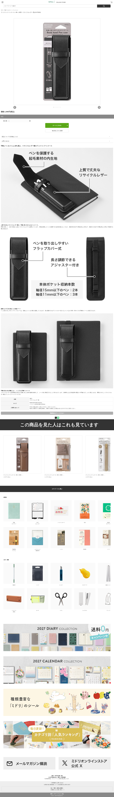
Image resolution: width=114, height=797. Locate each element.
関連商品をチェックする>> (57, 413)
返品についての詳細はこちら (10, 136)
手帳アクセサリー (7, 10)
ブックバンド (15, 10)
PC (63, 794)
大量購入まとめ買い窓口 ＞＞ (57, 789)
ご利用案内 (53, 782)
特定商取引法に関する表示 (64, 784)
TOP (2, 10)
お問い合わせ (5, 141)
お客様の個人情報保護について (51, 784)
